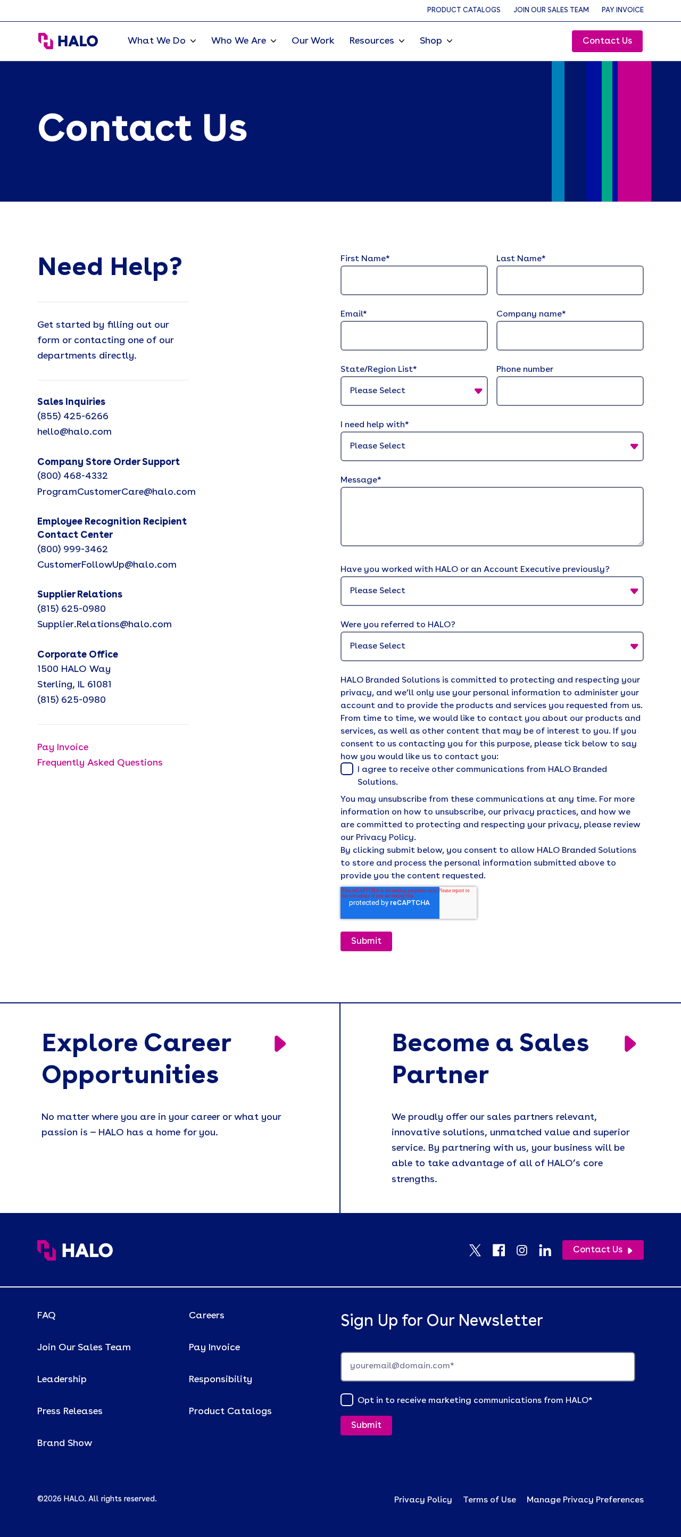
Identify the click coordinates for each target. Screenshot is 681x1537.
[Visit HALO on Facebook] (504, 1250)
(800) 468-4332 (72, 476)
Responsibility (220, 1379)
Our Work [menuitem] (313, 41)
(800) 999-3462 (72, 549)
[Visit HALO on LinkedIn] (550, 1250)
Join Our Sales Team (551, 10)
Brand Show (64, 1443)
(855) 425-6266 (73, 416)
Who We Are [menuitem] (238, 41)
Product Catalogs (464, 10)
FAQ (46, 1315)
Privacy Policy (423, 1500)
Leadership (62, 1379)
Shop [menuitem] (431, 41)
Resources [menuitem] (372, 41)
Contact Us (607, 41)
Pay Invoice (623, 10)
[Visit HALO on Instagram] (527, 1250)
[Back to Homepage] (75, 1250)
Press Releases (70, 1411)
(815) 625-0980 (71, 609)
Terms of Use (489, 1500)
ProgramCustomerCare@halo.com (116, 492)
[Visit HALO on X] (480, 1250)
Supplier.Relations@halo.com (104, 624)
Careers (207, 1315)
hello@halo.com (74, 432)
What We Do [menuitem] (157, 41)
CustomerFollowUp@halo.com (107, 565)
